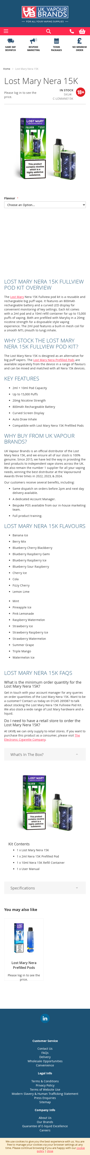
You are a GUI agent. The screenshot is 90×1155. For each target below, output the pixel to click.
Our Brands (45, 1122)
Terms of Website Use (45, 1089)
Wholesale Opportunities (45, 1061)
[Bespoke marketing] (33, 41)
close (50, 1151)
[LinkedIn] (45, 1018)
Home (6, 68)
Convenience (45, 1065)
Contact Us (45, 1049)
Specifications (22, 887)
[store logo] (45, 14)
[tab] (45, 754)
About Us (45, 1118)
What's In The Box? (27, 754)
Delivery (45, 1057)
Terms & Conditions (45, 1081)
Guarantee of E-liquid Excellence (45, 1126)
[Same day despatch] (10, 41)
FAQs (45, 1053)
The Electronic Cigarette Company (42, 737)
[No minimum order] (79, 41)
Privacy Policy (45, 1085)
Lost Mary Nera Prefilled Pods (54, 360)
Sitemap (45, 1102)
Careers (45, 1130)
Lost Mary (17, 297)
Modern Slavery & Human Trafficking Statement (45, 1094)
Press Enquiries (45, 1098)
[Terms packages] (56, 41)
